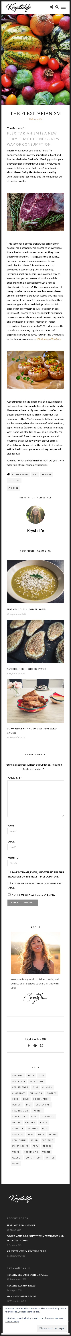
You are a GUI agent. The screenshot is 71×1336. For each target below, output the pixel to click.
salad (34, 1140)
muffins (33, 1129)
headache (48, 1117)
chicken (47, 1087)
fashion (37, 1111)
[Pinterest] (35, 1045)
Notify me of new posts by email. (33, 894)
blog (41, 1075)
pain (44, 1129)
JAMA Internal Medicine (48, 338)
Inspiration (27, 497)
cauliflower (20, 1087)
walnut (17, 1158)
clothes (51, 1093)
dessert (17, 1105)
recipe (53, 1134)
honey (43, 1123)
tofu (36, 1146)
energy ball (43, 1105)
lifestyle (14, 480)
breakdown (37, 1081)
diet (35, 474)
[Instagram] (41, 1045)
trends (47, 1146)
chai (35, 1087)
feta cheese (19, 1117)
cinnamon (36, 1093)
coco (15, 1099)
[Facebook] (29, 1045)
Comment (14, 778)
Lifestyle (45, 497)
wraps (16, 1164)
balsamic (17, 1075)
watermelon (34, 1158)
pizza (41, 1134)
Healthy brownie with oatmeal (27, 1275)
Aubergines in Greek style (26, 669)
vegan (16, 1152)
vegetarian (31, 1152)
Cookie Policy (12, 1321)
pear (30, 1134)
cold (26, 1099)
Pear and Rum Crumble (21, 1225)
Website (12, 857)
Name (11, 825)
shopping (47, 1140)
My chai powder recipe (21, 1296)
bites (31, 1075)
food (34, 1117)
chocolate (18, 1093)
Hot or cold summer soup (26, 609)
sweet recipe (20, 1146)
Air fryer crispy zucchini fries (26, 1251)
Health (16, 1123)
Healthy (46, 474)
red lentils (19, 1140)
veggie (46, 1152)
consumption (20, 474)
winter (50, 1158)
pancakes (17, 1134)
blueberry (18, 1081)
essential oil (20, 1111)
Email (11, 841)
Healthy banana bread (21, 1285)
